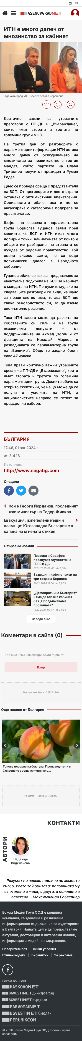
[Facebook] (7, 969)
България (17, 439)
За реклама (63, 955)
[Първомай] (21, 1006)
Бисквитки (40, 955)
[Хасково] (20, 986)
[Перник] (19, 1020)
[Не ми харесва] (72, 104)
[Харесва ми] (59, 104)
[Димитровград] (28, 993)
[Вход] (75, 13)
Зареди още (41, 619)
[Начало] (5, 13)
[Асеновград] (41, 13)
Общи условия (44, 949)
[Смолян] (26, 1013)
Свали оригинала (16, 47)
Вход (41, 667)
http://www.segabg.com (31, 470)
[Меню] (13, 13)
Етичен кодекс (14, 955)
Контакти (63, 823)
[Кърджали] (24, 1000)
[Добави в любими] (47, 104)
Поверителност (14, 949)
